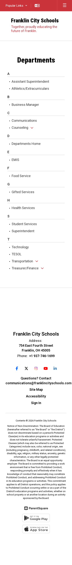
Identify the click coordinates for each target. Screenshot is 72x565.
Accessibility (36, 396)
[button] (16, 5)
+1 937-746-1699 (42, 356)
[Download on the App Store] (36, 529)
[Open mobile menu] (64, 5)
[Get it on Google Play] (36, 518)
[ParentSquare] (36, 508)
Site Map (36, 389)
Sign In (36, 403)
